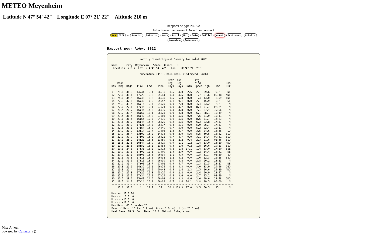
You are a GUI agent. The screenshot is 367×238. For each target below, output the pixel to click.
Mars (165, 35)
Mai (185, 35)
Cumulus (24, 231)
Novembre (175, 40)
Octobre (250, 35)
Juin (195, 35)
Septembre (234, 35)
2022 (121, 35)
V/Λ (114, 35)
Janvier (136, 35)
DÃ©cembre (191, 40)
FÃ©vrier (152, 35)
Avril (175, 35)
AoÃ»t (220, 35)
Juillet (207, 35)
